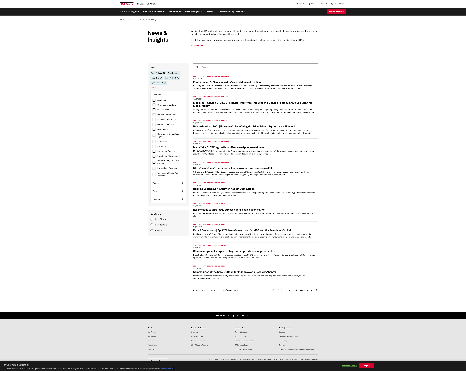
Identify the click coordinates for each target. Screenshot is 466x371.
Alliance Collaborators (243, 349)
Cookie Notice (224, 359)
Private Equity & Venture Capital (168, 162)
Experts (282, 345)
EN (312, 4)
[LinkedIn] (248, 315)
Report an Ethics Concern (244, 341)
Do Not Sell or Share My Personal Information (267, 359)
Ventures (151, 341)
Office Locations (241, 345)
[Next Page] (311, 290)
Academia (161, 100)
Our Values (152, 332)
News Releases (197, 336)
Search (301, 4)
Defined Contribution (166, 114)
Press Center (153, 345)
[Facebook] (233, 315)
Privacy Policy (236, 359)
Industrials (162, 141)
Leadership (283, 341)
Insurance (161, 146)
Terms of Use (213, 359)
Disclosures (246, 359)
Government (162, 129)
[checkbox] (168, 100)
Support (324, 4)
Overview (194, 332)
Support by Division (242, 336)
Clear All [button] (153, 87)
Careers (282, 332)
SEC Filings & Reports (199, 345)
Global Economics (165, 124)
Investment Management (168, 156)
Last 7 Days (160, 219)
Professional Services (167, 168)
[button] (164, 73)
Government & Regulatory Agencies (169, 135)
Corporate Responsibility (288, 336)
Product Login (339, 4)
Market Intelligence (133, 20)
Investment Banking (166, 151)
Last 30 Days (161, 225)
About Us (151, 349)
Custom (158, 230)
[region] (233, 366)
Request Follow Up (336, 11)
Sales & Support (241, 332)
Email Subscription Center (294, 359)
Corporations (163, 110)
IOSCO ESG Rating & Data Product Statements (296, 349)
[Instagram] (238, 315)
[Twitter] (229, 315)
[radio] (151, 219)
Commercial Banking (166, 105)
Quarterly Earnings (198, 341)
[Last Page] (316, 290)
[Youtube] (243, 315)
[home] (121, 20)
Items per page (200, 290)
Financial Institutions (166, 119)
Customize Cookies (349, 365)
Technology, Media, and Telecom (168, 174)
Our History (152, 336)
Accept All (366, 365)
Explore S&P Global (148, 4)
